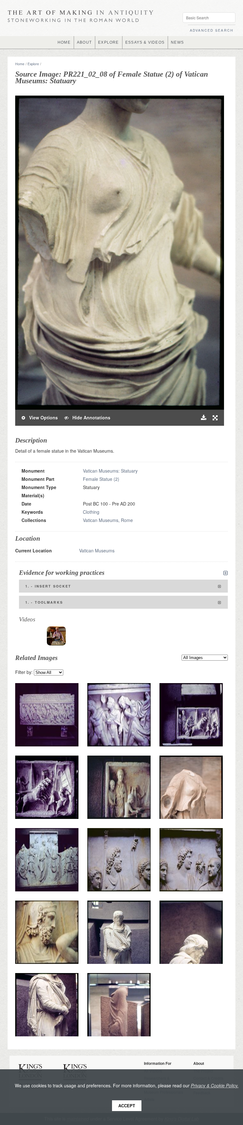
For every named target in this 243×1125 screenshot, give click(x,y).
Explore (33, 63)
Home (19, 63)
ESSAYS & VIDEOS (145, 42)
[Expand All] (225, 572)
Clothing (91, 512)
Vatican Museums (97, 550)
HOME (64, 42)
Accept (126, 1105)
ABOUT (84, 42)
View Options (41, 417)
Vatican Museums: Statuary (110, 471)
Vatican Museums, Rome (108, 520)
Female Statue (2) (101, 479)
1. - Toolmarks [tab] (44, 602)
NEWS (177, 42)
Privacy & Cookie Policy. (215, 1085)
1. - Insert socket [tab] (48, 586)
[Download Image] (203, 417)
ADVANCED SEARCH (212, 30)
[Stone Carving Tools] (56, 635)
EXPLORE (108, 42)
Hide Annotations (89, 417)
